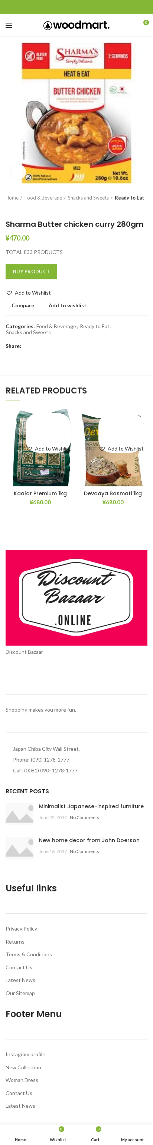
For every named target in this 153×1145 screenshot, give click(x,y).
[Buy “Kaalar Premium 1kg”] (48, 432)
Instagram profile (25, 1054)
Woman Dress (22, 1080)
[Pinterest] (76, 7)
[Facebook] (59, 7)
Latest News (20, 980)
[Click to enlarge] (18, 171)
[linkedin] (85, 7)
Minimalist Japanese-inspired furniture (91, 806)
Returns (15, 941)
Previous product (9, 208)
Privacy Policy (21, 928)
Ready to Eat (129, 198)
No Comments (84, 817)
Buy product (31, 272)
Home (12, 198)
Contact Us (19, 967)
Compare (23, 305)
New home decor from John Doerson (89, 840)
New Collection (23, 1067)
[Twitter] (68, 7)
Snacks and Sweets (88, 198)
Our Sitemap (20, 993)
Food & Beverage (43, 198)
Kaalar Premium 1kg (40, 493)
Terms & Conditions (29, 954)
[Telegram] (93, 7)
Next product (24, 208)
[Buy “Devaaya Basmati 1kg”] (121, 432)
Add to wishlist (68, 305)
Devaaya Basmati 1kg (113, 493)
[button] (28, 293)
